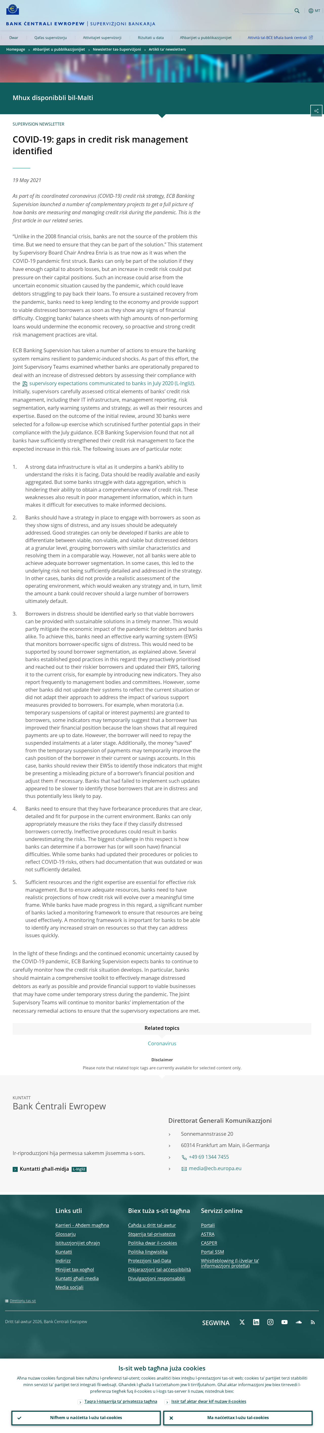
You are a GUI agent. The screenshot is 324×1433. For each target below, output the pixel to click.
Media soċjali (69, 1287)
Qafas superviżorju (50, 38)
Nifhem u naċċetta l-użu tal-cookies (86, 1418)
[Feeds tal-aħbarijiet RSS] (313, 1322)
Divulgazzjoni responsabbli (156, 1279)
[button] (305, 11)
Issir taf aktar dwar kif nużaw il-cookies (208, 1402)
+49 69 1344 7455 (209, 1157)
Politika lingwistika (148, 1252)
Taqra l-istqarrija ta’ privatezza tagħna (121, 1402)
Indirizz (63, 1261)
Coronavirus (162, 1044)
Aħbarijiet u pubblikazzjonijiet (206, 38)
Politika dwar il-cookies (152, 1243)
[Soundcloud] (299, 1322)
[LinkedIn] (256, 1322)
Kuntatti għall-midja (44, 1169)
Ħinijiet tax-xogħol (74, 1270)
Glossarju (65, 1234)
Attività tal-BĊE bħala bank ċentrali (277, 38)
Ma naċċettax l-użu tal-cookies (238, 1418)
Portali (208, 1225)
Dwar (13, 38)
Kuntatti (63, 1252)
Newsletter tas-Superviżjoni (117, 49)
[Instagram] (270, 1322)
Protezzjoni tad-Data (149, 1261)
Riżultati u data (151, 38)
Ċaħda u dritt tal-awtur (152, 1225)
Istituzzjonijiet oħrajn (77, 1243)
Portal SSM (212, 1252)
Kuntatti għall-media (77, 1279)
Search (297, 10)
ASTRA (207, 1234)
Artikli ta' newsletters (167, 49)
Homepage (15, 49)
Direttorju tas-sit (23, 1301)
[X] (242, 1322)
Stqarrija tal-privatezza (151, 1234)
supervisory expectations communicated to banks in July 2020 (101, 383)
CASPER (209, 1243)
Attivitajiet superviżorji (102, 38)
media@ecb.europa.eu (215, 1168)
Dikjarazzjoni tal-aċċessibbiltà (159, 1270)
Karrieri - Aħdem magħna (82, 1225)
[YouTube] (284, 1322)
